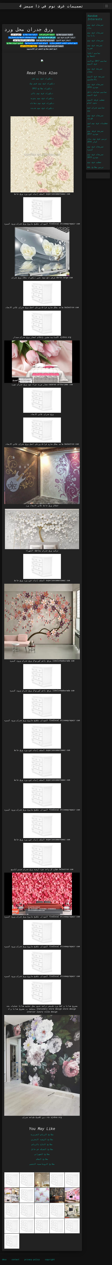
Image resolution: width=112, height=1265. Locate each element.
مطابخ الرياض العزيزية (42, 1134)
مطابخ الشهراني (42, 1154)
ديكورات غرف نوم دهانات (42, 103)
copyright (50, 1259)
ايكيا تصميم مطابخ (65, 35)
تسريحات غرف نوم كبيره (95, 148)
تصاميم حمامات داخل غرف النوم (97, 93)
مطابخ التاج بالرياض (42, 1144)
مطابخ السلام (42, 1159)
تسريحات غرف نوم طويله (95, 117)
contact (15, 1259)
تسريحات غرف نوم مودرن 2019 (95, 156)
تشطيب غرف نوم (94, 162)
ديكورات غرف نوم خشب (42, 78)
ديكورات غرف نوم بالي (42, 93)
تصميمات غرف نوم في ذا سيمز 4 (51, 6)
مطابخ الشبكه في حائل (42, 1149)
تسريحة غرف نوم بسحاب (95, 70)
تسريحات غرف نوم (95, 40)
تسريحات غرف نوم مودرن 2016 (95, 85)
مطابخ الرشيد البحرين (42, 1139)
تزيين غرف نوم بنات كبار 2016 (97, 140)
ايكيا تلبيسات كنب (29, 46)
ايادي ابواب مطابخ (15, 43)
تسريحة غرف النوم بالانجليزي (96, 78)
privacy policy (32, 1259)
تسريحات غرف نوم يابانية (95, 34)
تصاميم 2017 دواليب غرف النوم (97, 62)
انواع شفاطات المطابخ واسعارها (22, 37)
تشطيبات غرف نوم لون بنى (97, 124)
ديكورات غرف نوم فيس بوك (42, 83)
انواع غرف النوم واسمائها (36, 43)
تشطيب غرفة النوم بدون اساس (96, 101)
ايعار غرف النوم (63, 40)
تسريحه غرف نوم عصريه (95, 46)
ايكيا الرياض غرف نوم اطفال (51, 46)
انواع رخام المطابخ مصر (24, 40)
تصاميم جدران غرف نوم (96, 109)
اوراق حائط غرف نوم (46, 37)
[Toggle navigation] (106, 6)
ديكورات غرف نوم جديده (42, 108)
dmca (4, 1259)
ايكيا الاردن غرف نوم (66, 37)
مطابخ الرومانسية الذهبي (42, 1164)
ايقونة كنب (16, 35)
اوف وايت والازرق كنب (45, 40)
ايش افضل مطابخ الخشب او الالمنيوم (42, 49)
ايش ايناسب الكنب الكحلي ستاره (63, 43)
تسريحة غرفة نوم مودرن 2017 (95, 132)
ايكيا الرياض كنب (46, 35)
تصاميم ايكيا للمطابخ (93, 54)
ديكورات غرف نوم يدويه (42, 98)
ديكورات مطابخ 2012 (42, 88)
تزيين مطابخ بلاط (95, 167)
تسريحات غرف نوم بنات (95, 26)
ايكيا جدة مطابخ (30, 35)
